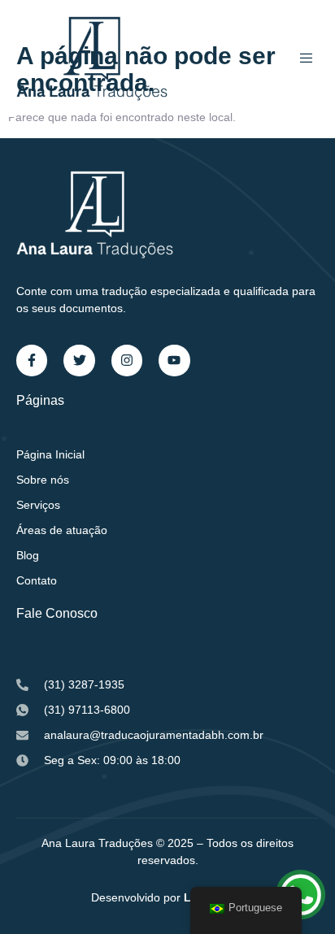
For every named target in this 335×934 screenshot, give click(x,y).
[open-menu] (308, 58)
